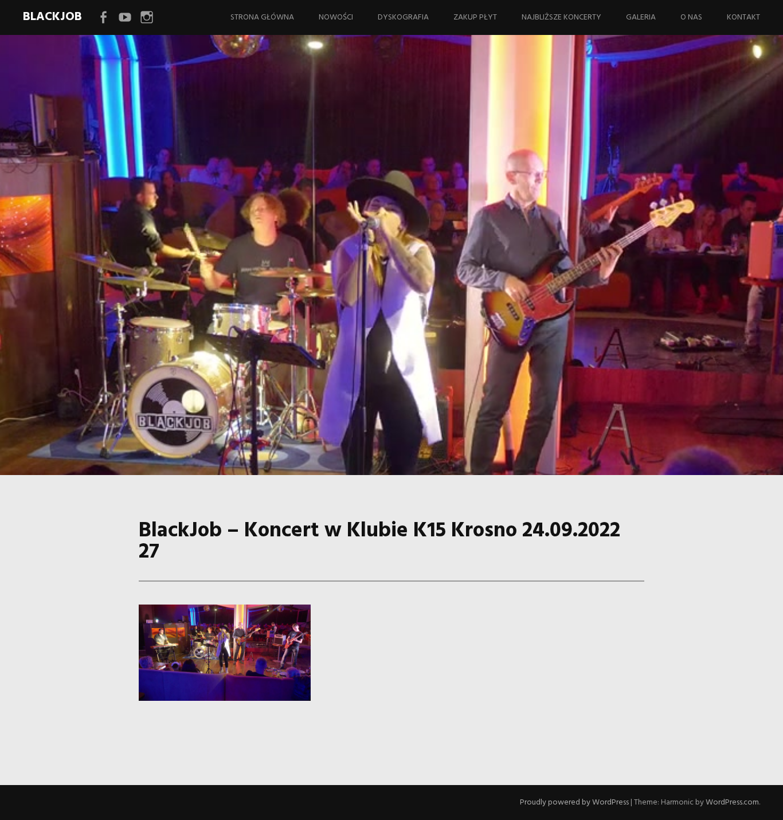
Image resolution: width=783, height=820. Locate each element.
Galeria (641, 17)
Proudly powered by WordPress (574, 802)
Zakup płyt (475, 17)
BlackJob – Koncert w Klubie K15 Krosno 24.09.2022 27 (375, 299)
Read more (85, 354)
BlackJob (52, 17)
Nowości (336, 17)
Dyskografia (403, 17)
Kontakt (743, 17)
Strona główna (262, 17)
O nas (691, 17)
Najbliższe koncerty (561, 17)
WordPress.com (732, 802)
